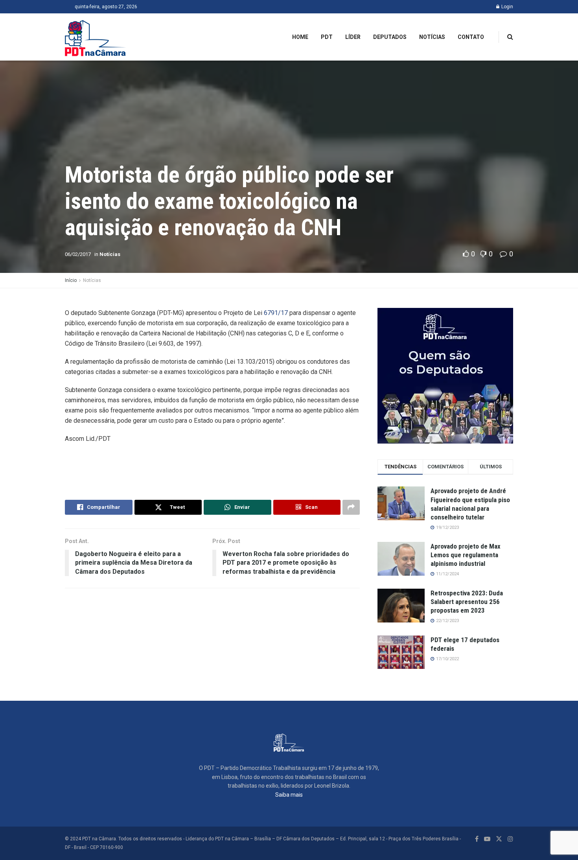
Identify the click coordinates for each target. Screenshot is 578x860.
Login (506, 6)
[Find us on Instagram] (510, 838)
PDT (327, 37)
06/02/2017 (78, 254)
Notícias (432, 37)
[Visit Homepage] (95, 37)
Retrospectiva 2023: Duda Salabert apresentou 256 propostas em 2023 (467, 601)
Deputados (390, 37)
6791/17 (276, 313)
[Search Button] (510, 37)
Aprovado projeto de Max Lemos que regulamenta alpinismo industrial (466, 554)
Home (300, 37)
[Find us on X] (499, 838)
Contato (471, 37)
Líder (353, 37)
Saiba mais (289, 795)
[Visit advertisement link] (445, 376)
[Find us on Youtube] (487, 838)
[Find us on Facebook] (477, 838)
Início (71, 280)
